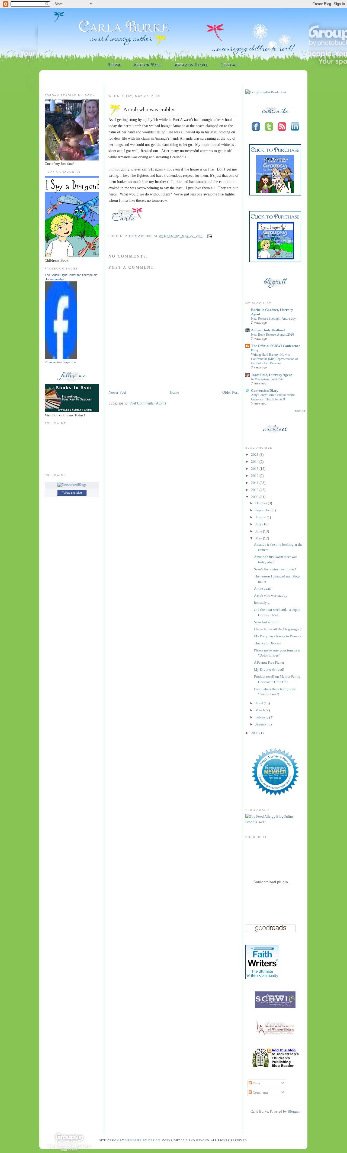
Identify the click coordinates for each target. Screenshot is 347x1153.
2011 (255, 483)
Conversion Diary (264, 390)
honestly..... (262, 602)
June (259, 531)
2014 (255, 462)
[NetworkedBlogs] (71, 485)
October (261, 503)
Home (174, 392)
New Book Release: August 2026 (272, 334)
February (262, 717)
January (261, 724)
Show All (300, 410)
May (259, 538)
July (258, 524)
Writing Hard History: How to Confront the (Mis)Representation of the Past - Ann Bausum (274, 359)
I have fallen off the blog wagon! (278, 629)
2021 (255, 454)
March (260, 710)
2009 (255, 497)
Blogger (293, 1111)
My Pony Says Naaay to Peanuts (277, 636)
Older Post (230, 392)
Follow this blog (72, 492)
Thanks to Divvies (267, 643)
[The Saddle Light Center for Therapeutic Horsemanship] (61, 358)
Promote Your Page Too (60, 362)
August (261, 517)
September (263, 510)
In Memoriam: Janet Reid (267, 379)
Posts (256, 1083)
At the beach (263, 588)
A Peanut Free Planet (269, 662)
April (259, 703)
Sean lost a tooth (266, 622)
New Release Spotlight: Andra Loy (273, 318)
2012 (255, 476)
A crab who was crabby (270, 595)
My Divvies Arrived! (269, 669)
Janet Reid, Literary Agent (271, 375)
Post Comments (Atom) (148, 403)
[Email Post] (209, 236)
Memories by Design (142, 1140)
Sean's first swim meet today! (275, 569)
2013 (255, 469)
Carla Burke (141, 236)
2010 (255, 490)
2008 (255, 733)
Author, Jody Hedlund (268, 330)
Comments (260, 1092)
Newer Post (117, 392)
